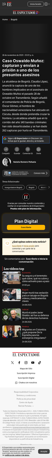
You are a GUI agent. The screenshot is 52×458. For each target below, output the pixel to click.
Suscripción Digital (26, 378)
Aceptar (43, 451)
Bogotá (25, 290)
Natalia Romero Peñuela (24, 162)
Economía (26, 273)
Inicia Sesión (35, 4)
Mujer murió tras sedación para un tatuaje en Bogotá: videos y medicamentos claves (35, 297)
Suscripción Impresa (26, 373)
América (25, 326)
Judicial (25, 309)
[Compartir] (6, 149)
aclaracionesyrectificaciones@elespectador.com (31, 427)
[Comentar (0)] (27, 149)
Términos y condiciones (26, 396)
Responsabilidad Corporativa (26, 392)
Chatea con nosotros (28, 382)
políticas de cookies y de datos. (17, 455)
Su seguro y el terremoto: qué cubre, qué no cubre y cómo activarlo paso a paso (35, 278)
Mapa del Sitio (26, 368)
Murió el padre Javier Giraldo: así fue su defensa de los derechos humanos (35, 315)
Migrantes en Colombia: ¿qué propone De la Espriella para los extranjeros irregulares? (34, 333)
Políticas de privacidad (26, 399)
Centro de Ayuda (26, 402)
